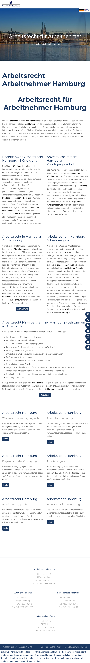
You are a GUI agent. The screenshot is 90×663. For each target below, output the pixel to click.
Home (32, 44)
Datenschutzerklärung (77, 647)
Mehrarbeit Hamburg (9, 658)
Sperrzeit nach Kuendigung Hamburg (25, 661)
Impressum (61, 647)
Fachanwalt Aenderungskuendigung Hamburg (20, 652)
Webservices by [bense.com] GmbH (18, 647)
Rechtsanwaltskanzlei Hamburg (68, 655)
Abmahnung (22, 309)
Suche (52, 647)
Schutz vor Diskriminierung (57, 658)
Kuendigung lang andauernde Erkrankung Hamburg (31, 655)
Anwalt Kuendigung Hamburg (32, 658)
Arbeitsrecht (41, 44)
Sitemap (44, 647)
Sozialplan (45, 395)
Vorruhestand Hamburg (51, 652)
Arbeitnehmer (54, 44)
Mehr (5, 439)
